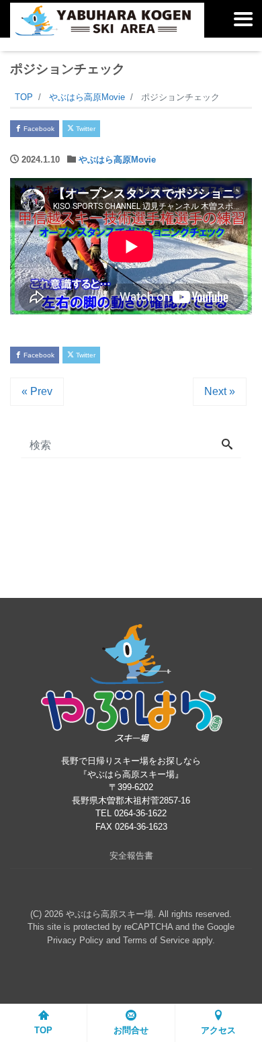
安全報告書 (131, 856)
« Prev (36, 391)
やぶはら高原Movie (117, 160)
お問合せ (131, 1030)
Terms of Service (156, 940)
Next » (219, 391)
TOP (43, 1030)
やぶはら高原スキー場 (109, 914)
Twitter (84, 128)
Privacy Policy (75, 940)
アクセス (218, 1030)
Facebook (37, 128)
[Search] (227, 445)
